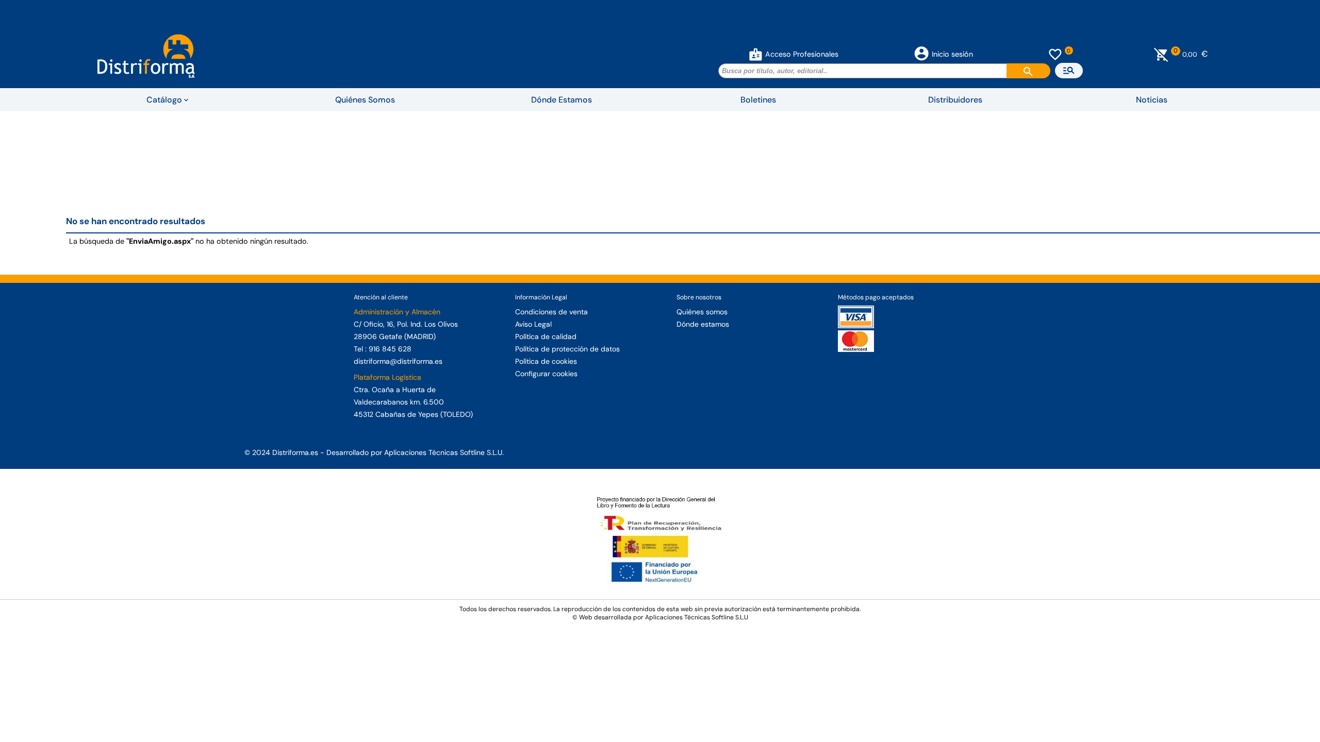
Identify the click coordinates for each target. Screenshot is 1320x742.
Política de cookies (546, 361)
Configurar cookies (546, 373)
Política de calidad (545, 336)
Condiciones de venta (551, 311)
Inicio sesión (952, 54)
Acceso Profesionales (801, 54)
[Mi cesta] (1161, 54)
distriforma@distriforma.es (398, 361)
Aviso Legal (533, 324)
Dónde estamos (702, 324)
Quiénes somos (702, 311)
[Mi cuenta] (755, 54)
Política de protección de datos (567, 348)
